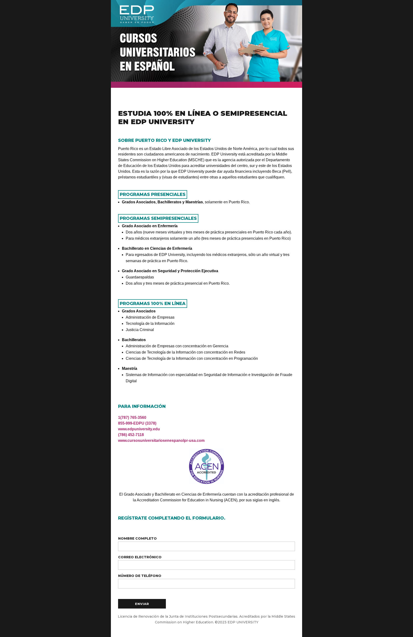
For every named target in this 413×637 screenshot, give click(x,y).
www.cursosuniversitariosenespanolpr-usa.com (161, 440)
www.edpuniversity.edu (139, 429)
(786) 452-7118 (131, 435)
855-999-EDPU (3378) (137, 423)
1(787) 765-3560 (132, 417)
